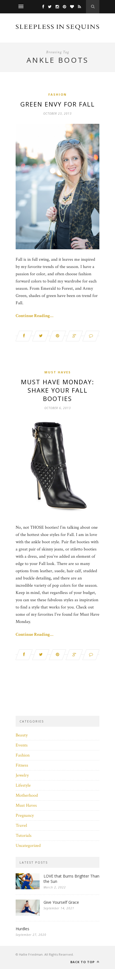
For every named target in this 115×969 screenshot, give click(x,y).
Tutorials (24, 835)
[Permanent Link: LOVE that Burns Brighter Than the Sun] (28, 888)
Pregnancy (25, 815)
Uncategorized (28, 846)
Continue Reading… (34, 316)
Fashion (57, 94)
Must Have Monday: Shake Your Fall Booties (57, 390)
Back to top (83, 962)
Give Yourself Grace (61, 902)
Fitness (22, 765)
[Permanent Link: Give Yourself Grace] (28, 914)
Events (22, 745)
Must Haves (57, 372)
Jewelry (22, 775)
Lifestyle (23, 785)
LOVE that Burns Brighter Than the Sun (71, 878)
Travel (21, 825)
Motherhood (27, 795)
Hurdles (22, 928)
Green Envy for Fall (57, 104)
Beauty (22, 735)
